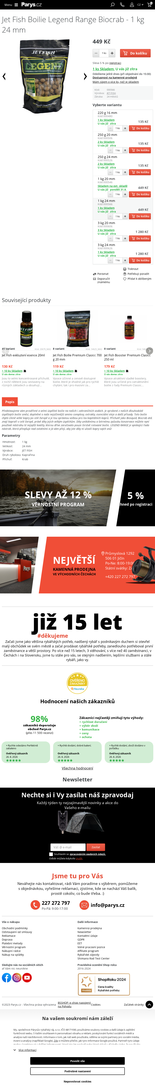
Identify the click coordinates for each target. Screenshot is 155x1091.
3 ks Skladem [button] (106, 230)
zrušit (79, 858)
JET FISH (111, 93)
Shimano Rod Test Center (94, 958)
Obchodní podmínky (15, 928)
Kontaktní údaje (88, 936)
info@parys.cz (108, 905)
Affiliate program (88, 951)
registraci (115, 63)
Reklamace (9, 936)
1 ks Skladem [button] (103, 69)
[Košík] (149, 5)
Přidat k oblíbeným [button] (139, 278)
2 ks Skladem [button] (106, 142)
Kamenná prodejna (90, 928)
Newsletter (84, 932)
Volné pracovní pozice (91, 947)
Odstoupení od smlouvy (17, 932)
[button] (132, 5)
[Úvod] (32, 5)
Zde (56, 1040)
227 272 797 (56, 902)
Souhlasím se (61, 854)
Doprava (7, 939)
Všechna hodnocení (77, 768)
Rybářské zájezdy (88, 954)
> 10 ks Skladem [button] (12, 371)
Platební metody (12, 943)
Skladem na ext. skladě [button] (112, 186)
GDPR (81, 939)
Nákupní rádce (11, 951)
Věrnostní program (14, 947)
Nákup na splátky (13, 954)
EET (80, 943)
